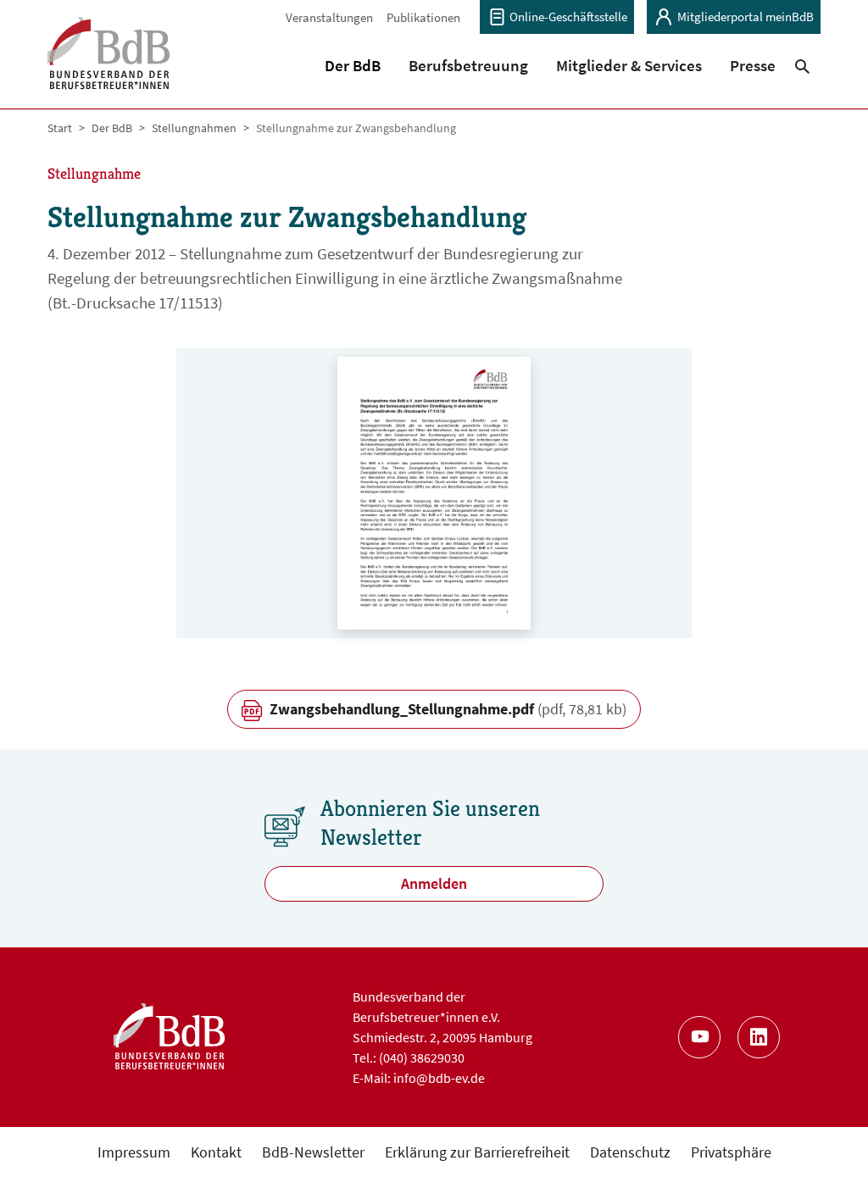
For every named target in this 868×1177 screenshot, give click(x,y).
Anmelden (434, 883)
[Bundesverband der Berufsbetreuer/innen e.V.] (108, 64)
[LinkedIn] (758, 1037)
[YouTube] (699, 1037)
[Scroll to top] (827, 1136)
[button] (353, 65)
